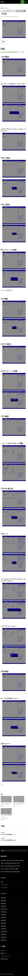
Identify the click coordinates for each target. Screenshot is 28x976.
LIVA (2, 2)
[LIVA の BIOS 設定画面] (18, 799)
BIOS (2, 8)
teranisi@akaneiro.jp (13, 16)
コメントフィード (5, 956)
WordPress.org (4, 959)
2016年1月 (3, 929)
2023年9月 (3, 897)
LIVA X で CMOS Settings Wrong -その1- (10, 866)
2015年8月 (3, 937)
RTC (2, 290)
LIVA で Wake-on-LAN (6, 803)
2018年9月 (3, 900)
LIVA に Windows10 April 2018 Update (10, 871)
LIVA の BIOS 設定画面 (7, 52)
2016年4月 (3, 920)
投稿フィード (4, 953)
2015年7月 (3, 940)
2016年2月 (3, 926)
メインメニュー (26, 2)
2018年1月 (3, 906)
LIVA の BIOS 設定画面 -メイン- (8, 833)
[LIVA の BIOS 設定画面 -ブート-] (6, 811)
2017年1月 (3, 917)
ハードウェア (6, 8)
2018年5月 (3, 903)
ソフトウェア (4, 884)
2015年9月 (3, 934)
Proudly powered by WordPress (7, 974)
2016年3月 (3, 923)
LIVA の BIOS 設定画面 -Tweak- (8, 839)
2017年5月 (3, 914)
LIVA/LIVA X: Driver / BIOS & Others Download (12, 860)
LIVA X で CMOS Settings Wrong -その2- (10, 863)
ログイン (3, 950)
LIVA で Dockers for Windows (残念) (9, 868)
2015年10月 (4, 931)
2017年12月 (4, 909)
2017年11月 (4, 912)
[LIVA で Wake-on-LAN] (6, 799)
